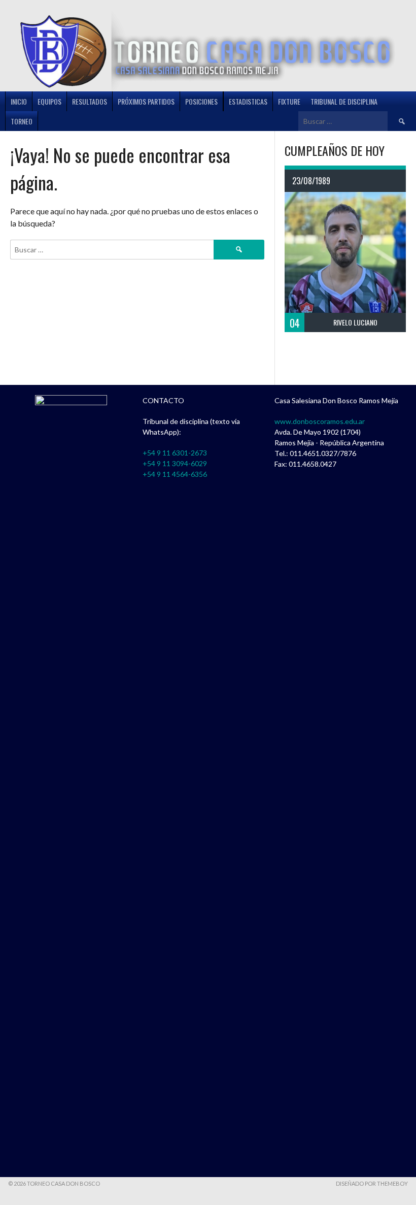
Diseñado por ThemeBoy (372, 1183)
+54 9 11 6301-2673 (175, 452)
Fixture (289, 101)
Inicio (19, 101)
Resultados (89, 101)
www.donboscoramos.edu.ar (319, 421)
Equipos (49, 101)
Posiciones (201, 101)
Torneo (21, 121)
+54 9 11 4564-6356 (175, 474)
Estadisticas (248, 101)
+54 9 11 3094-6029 (175, 463)
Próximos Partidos (146, 101)
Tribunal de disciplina (343, 101)
